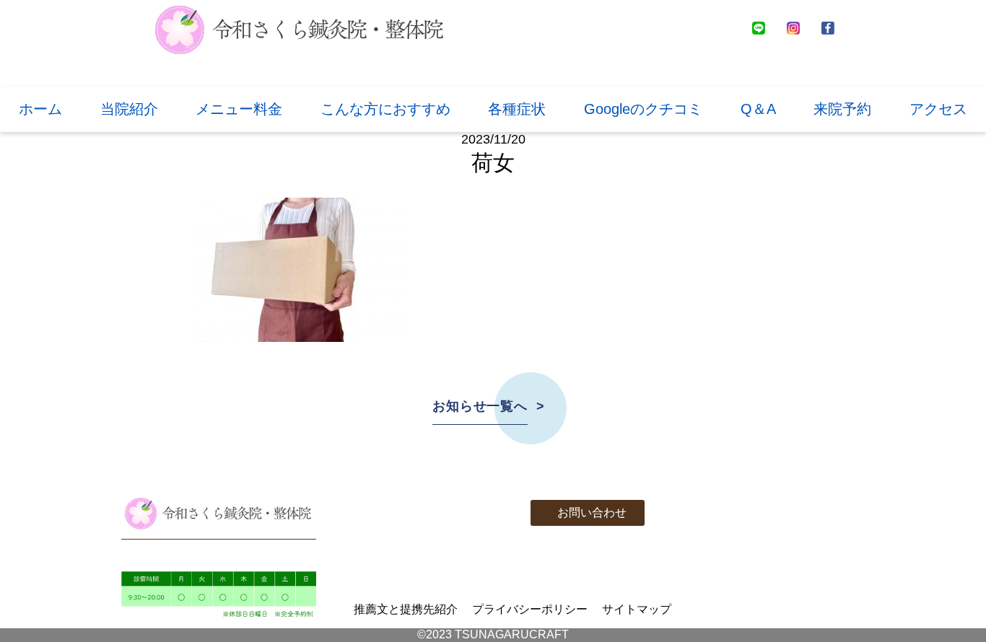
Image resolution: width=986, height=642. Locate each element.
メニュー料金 (239, 109)
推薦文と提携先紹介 (406, 609)
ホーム (40, 109)
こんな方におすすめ (385, 109)
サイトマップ (636, 609)
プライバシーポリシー (530, 609)
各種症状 (517, 109)
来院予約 (842, 109)
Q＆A (758, 109)
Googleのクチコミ (643, 109)
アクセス (938, 109)
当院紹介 (129, 109)
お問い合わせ (592, 512)
